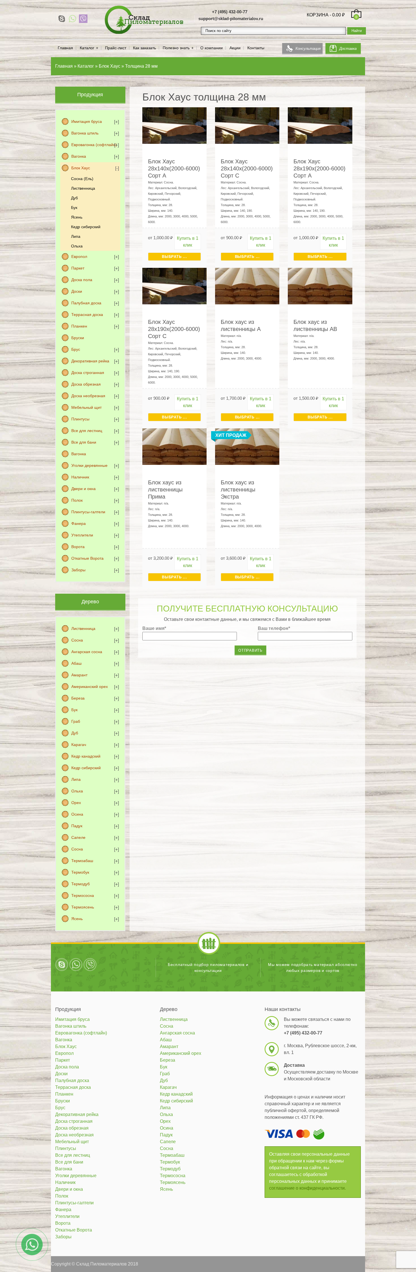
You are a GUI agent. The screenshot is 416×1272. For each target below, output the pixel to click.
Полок (77, 500)
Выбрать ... (174, 257)
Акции (235, 48)
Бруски (77, 337)
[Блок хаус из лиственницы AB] (320, 285)
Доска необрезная (88, 396)
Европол (79, 256)
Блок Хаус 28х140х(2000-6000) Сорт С (247, 168)
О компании (211, 48)
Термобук (80, 872)
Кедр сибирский (85, 227)
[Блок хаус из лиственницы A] (247, 285)
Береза (78, 698)
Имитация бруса (86, 121)
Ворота (78, 546)
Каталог (87, 48)
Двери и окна (83, 488)
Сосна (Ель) (82, 178)
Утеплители (82, 535)
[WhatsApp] (72, 18)
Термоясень (82, 907)
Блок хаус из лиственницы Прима (165, 489)
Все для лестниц (86, 430)
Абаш (76, 663)
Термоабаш (82, 860)
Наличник (80, 477)
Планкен (79, 326)
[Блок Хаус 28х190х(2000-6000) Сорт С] (174, 285)
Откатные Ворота (87, 558)
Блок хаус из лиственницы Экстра (238, 489)
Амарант (79, 675)
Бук (74, 207)
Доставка (348, 48)
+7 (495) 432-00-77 (229, 11)
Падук (76, 826)
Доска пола (81, 279)
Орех (76, 802)
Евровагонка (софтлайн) (94, 144)
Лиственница (83, 188)
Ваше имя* (154, 628)
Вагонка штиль (84, 133)
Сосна (77, 640)
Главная (65, 48)
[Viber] (83, 18)
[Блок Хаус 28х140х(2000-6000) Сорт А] (174, 125)
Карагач (78, 744)
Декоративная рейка (90, 361)
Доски (76, 291)
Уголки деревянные (89, 465)
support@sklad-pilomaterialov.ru (230, 18)
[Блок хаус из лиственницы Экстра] (247, 446)
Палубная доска (86, 303)
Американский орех (89, 686)
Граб (75, 721)
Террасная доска (87, 314)
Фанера (78, 523)
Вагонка (78, 156)
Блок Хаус (80, 168)
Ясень (76, 217)
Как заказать (144, 48)
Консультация (308, 48)
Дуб (74, 198)
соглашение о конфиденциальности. (307, 1188)
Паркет (77, 268)
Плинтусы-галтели (88, 512)
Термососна (82, 895)
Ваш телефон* (274, 628)
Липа (75, 236)
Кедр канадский (85, 756)
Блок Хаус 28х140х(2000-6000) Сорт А (174, 168)
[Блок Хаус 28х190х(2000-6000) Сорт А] (320, 125)
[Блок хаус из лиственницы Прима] (174, 446)
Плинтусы (80, 419)
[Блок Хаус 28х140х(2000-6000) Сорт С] (247, 125)
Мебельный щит (86, 407)
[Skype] (61, 18)
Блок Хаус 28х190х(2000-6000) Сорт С (174, 329)
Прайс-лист (115, 48)
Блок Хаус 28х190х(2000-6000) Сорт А (319, 168)
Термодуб (80, 884)
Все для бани (83, 442)
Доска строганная (87, 372)
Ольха (77, 246)
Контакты (255, 48)
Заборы (78, 570)
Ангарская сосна (86, 651)
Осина (77, 814)
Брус (75, 349)
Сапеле (78, 837)
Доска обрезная (86, 384)
